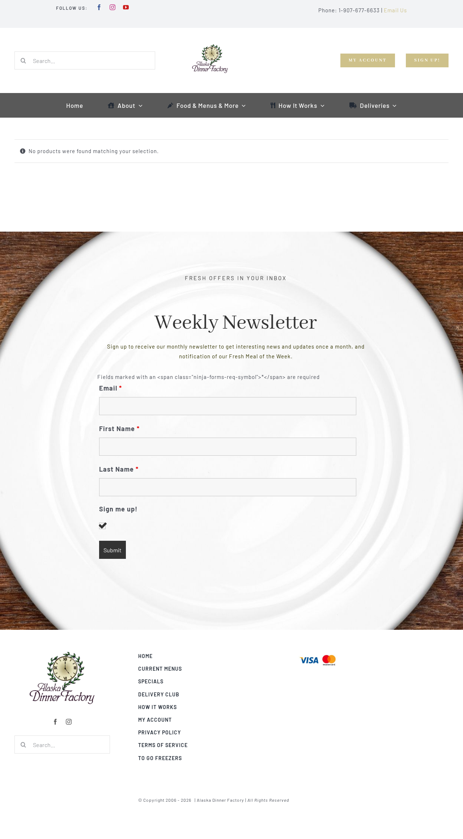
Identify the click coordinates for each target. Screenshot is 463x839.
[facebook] (99, 7)
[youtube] (126, 7)
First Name (119, 429)
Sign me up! (118, 509)
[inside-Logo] (62, 654)
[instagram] (113, 7)
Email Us (395, 10)
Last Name (119, 469)
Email (110, 388)
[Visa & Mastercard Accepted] (317, 654)
